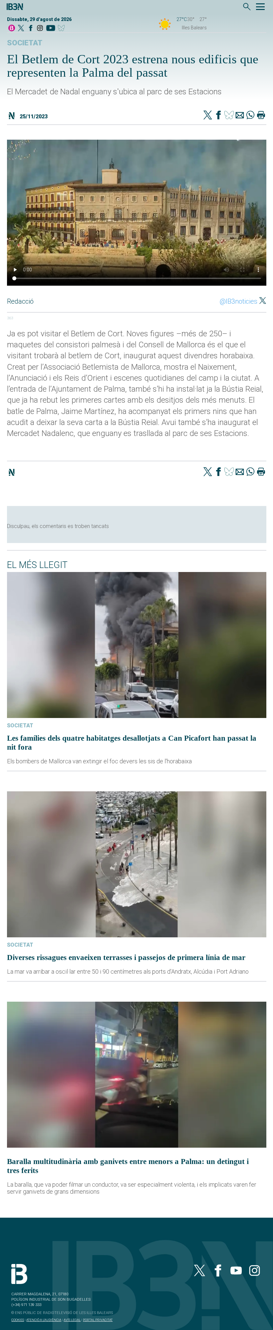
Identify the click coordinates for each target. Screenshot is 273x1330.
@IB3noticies (238, 301)
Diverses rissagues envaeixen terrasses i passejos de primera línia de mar (126, 957)
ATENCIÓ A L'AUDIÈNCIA (43, 1320)
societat (24, 42)
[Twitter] (207, 115)
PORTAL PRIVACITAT (98, 1320)
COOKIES (17, 1320)
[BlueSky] (62, 28)
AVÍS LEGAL (72, 1320)
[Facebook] (30, 28)
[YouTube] (50, 28)
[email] (239, 115)
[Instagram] (40, 28)
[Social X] (21, 28)
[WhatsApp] (250, 115)
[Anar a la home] (11, 28)
